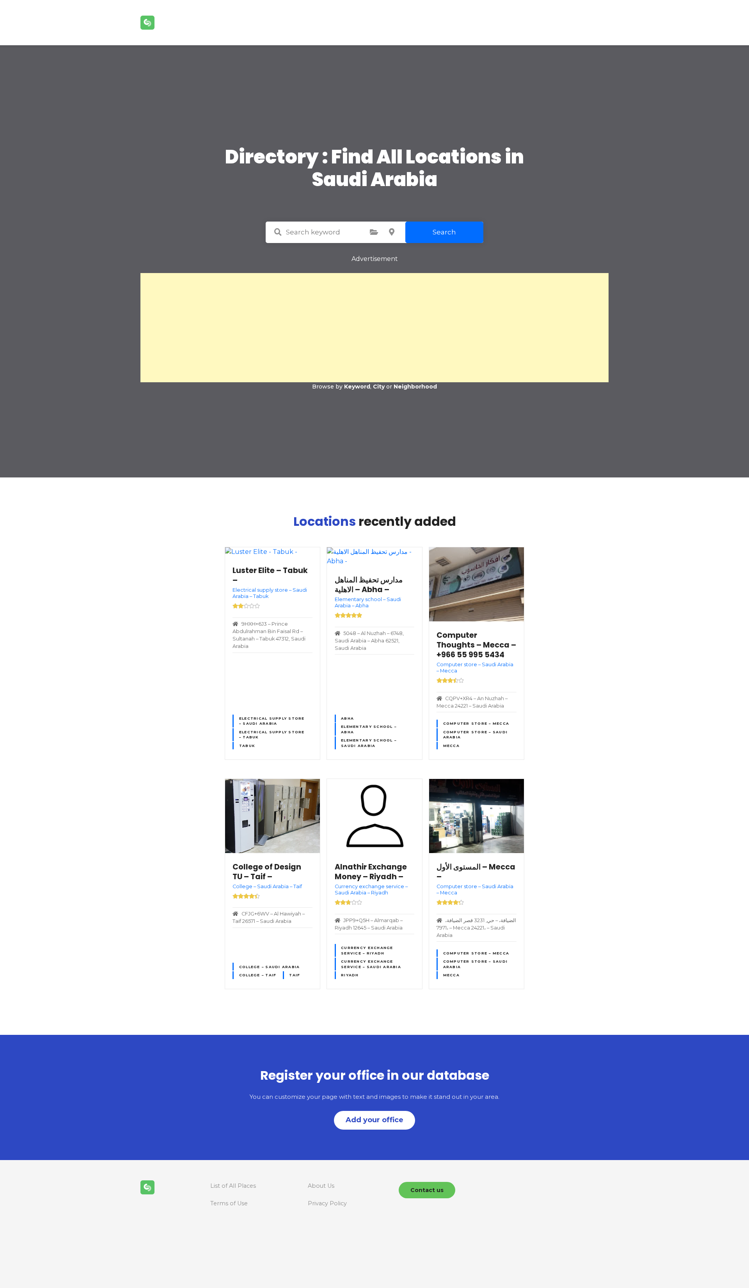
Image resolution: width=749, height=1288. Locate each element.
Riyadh (350, 975)
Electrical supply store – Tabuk (272, 734)
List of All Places (233, 1185)
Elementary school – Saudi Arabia (368, 742)
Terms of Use (229, 1203)
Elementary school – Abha (368, 729)
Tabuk (247, 745)
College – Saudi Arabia (269, 967)
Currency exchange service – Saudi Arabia (371, 964)
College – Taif (258, 975)
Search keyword (278, 232)
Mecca (451, 745)
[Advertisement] (374, 327)
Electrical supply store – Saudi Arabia (272, 721)
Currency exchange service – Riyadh (367, 950)
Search (444, 232)
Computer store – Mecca (476, 723)
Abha (347, 718)
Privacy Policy (327, 1203)
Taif (294, 975)
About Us (321, 1185)
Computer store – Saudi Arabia (475, 734)
